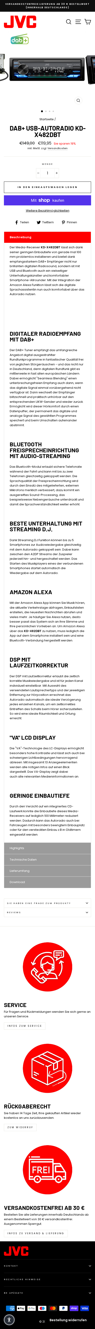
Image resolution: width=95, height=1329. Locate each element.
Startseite (46, 119)
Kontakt (11, 1265)
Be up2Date (13, 1292)
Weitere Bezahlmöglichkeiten (47, 211)
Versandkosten (58, 148)
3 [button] (50, 112)
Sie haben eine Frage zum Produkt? (39, 903)
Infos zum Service (24, 1026)
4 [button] (54, 112)
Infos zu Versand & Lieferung (35, 1233)
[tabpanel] (47, 542)
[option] (47, 5)
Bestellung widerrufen (68, 1320)
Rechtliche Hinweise (22, 1279)
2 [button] (46, 112)
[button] (9, 1319)
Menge (47, 163)
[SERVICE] (47, 967)
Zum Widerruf (20, 1127)
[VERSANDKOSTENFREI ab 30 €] (47, 1170)
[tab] (47, 237)
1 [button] (42, 111)
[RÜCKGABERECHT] (47, 1068)
